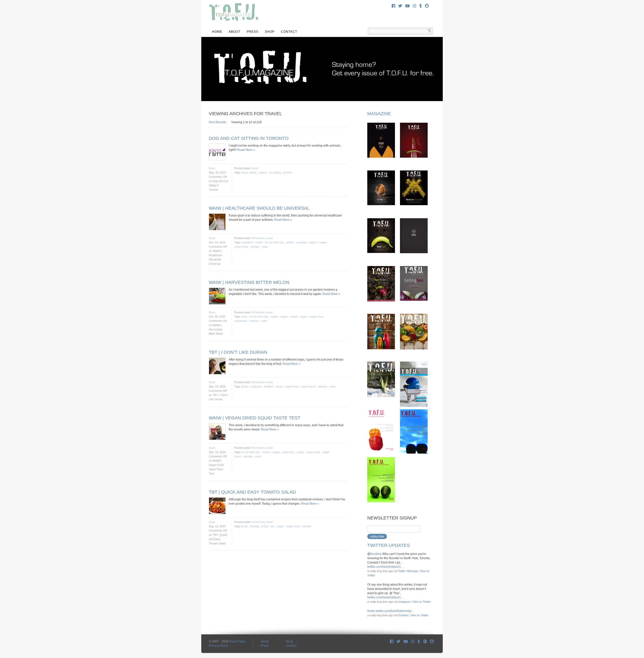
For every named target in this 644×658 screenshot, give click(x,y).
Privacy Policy (218, 645)
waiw (265, 246)
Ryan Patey (237, 641)
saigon (313, 242)
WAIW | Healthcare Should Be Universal (259, 208)
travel (254, 168)
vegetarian (240, 320)
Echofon (403, 615)
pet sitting (275, 172)
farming (254, 526)
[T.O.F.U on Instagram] (413, 641)
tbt (272, 526)
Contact (289, 31)
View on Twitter (422, 601)
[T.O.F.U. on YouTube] (407, 6)
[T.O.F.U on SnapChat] (432, 641)
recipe (274, 316)
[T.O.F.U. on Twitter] (400, 6)
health (259, 242)
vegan (323, 242)
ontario (263, 172)
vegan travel (307, 386)
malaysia (256, 386)
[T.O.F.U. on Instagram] (414, 6)
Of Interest (257, 238)
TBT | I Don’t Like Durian (238, 352)
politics (290, 242)
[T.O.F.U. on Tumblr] (420, 6)
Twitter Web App (408, 571)
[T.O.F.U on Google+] (425, 641)
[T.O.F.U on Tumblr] (419, 641)
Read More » (246, 150)
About (234, 31)
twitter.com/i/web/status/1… (385, 566)
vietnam (255, 246)
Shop (269, 31)
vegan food (241, 246)
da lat (244, 526)
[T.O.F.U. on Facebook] (393, 6)
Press (252, 31)
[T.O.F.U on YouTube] (406, 641)
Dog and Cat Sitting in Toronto (249, 138)
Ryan (212, 168)
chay (244, 316)
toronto (287, 172)
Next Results (217, 122)
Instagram (404, 601)
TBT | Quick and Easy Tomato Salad (252, 492)
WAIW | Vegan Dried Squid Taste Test (254, 417)
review (266, 452)
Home (217, 31)
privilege (302, 242)
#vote (371, 611)
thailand (268, 386)
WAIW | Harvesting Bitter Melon (249, 282)
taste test (288, 452)
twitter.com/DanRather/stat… (395, 611)
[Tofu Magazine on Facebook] (391, 641)
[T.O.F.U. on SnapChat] (427, 6)
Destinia (376, 554)
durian (245, 386)
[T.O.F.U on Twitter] (398, 641)
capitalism (247, 242)
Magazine (379, 113)
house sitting (248, 172)
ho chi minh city (274, 242)
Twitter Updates (388, 545)
